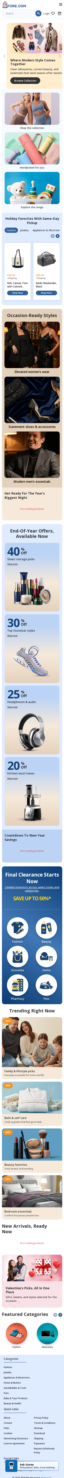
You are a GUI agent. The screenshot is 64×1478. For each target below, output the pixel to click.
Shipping (38, 1438)
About (7, 1417)
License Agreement (14, 1443)
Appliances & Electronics (17, 1377)
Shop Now (17, 292)
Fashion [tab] (11, 230)
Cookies (8, 1433)
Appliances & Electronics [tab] (47, 230)
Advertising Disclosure (16, 1438)
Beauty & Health (12, 1403)
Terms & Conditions (44, 1422)
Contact (8, 1422)
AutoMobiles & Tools (15, 1387)
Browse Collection (21, 80)
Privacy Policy (41, 1417)
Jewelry (8, 1372)
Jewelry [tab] (24, 230)
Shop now (12, 564)
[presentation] (53, 236)
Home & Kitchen (12, 1382)
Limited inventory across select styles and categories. (32, 889)
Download (39, 1433)
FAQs (6, 1428)
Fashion (8, 1367)
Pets (6, 1393)
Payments (39, 1443)
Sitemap (38, 1428)
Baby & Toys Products (16, 1398)
